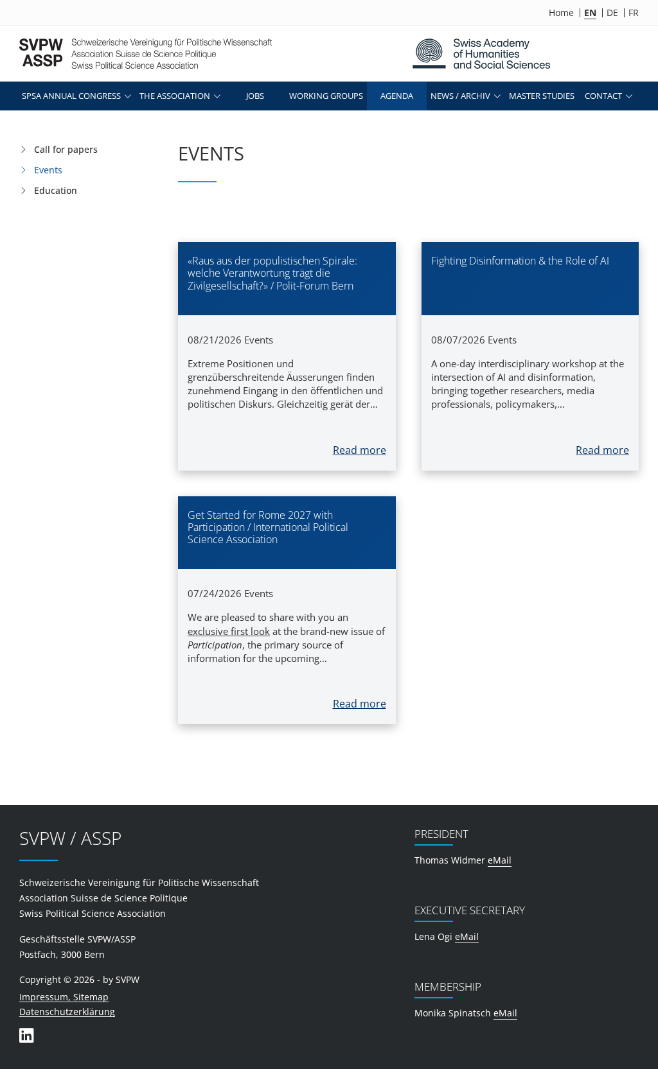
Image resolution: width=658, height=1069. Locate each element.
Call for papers (66, 149)
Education (55, 190)
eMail (499, 860)
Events (48, 170)
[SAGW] (481, 54)
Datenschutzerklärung (67, 1012)
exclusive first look (229, 631)
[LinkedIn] (26, 1035)
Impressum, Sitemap (64, 997)
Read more (359, 450)
